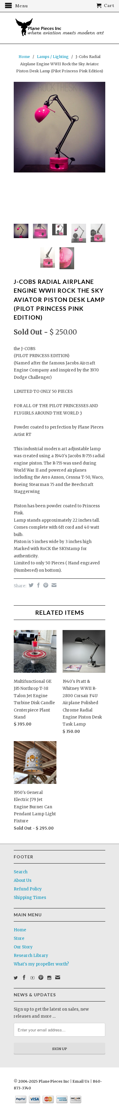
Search (20, 872)
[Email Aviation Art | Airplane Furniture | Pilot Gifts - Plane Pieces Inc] (57, 977)
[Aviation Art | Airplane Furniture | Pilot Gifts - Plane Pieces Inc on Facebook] (24, 977)
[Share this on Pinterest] (45, 585)
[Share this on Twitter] (30, 585)
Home (20, 930)
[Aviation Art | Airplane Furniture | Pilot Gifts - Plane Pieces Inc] (59, 28)
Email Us (80, 1081)
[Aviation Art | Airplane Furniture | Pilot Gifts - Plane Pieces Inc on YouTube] (32, 978)
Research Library (31, 955)
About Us (22, 880)
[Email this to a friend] (53, 585)
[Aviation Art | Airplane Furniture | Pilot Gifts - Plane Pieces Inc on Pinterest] (40, 977)
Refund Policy (28, 889)
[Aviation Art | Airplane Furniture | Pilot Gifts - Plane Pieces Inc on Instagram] (49, 978)
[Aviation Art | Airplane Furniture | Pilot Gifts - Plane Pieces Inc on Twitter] (16, 978)
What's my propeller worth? (41, 964)
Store (19, 938)
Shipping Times (30, 897)
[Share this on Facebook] (37, 585)
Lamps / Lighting (53, 56)
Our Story (23, 947)
